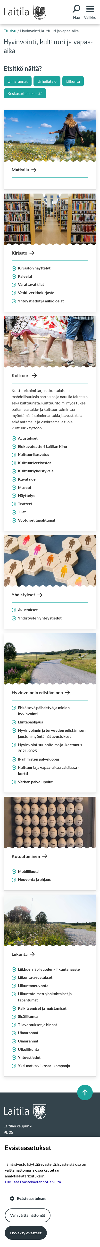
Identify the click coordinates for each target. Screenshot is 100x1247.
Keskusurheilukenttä (25, 93)
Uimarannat (18, 81)
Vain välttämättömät (27, 1215)
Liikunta (73, 81)
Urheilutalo (47, 81)
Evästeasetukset (31, 1198)
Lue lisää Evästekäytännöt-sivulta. (33, 1181)
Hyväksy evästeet (26, 1232)
